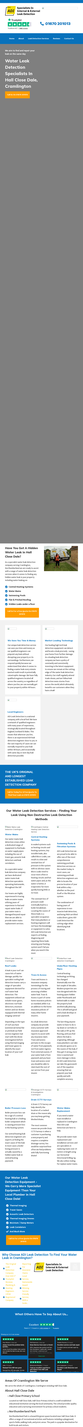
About (21, 38)
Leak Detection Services (38, 38)
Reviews (56, 38)
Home (11, 38)
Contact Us (69, 38)
